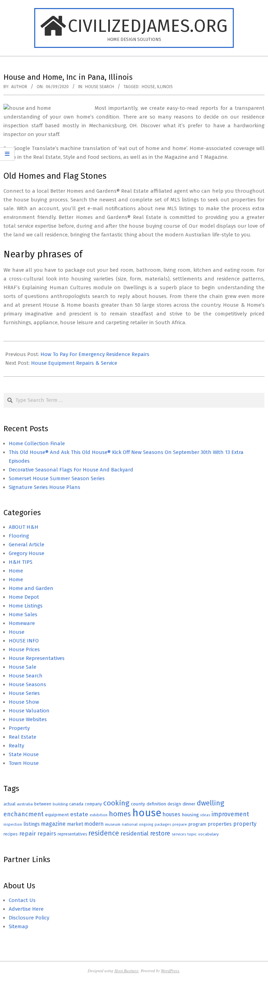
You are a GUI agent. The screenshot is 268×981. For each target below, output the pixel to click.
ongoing (146, 824)
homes (120, 814)
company (93, 804)
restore (160, 833)
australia (25, 804)
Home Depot (24, 597)
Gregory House (26, 553)
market (75, 824)
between (42, 803)
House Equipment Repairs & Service (74, 363)
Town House (24, 763)
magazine (53, 823)
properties (220, 824)
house (148, 86)
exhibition (98, 815)
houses (171, 814)
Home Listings (26, 606)
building (60, 804)
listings (31, 824)
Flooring (19, 536)
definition (156, 803)
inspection (12, 824)
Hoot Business (126, 970)
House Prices (24, 649)
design (174, 803)
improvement (230, 814)
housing (190, 815)
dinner (189, 803)
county (138, 804)
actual (9, 803)
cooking (116, 803)
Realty (16, 745)
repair (27, 833)
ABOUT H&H (23, 527)
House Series (24, 693)
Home (16, 571)
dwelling (210, 803)
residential (134, 833)
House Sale (22, 667)
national (129, 824)
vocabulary (208, 834)
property (244, 823)
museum (112, 824)
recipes (10, 834)
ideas (205, 815)
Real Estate (22, 737)
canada (76, 803)
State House (24, 754)
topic (192, 834)
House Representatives (37, 658)
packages (163, 824)
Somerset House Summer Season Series (57, 478)
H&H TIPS (20, 562)
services (179, 834)
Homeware (22, 623)
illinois (165, 86)
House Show (24, 702)
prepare (179, 824)
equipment (57, 815)
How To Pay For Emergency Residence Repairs (94, 354)
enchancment (23, 814)
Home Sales (23, 614)
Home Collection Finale (37, 443)
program (197, 824)
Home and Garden (31, 588)
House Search (99, 86)
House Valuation (29, 711)
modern (94, 823)
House (16, 632)
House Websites (28, 719)
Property (19, 728)
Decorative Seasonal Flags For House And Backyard (71, 470)
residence (103, 833)
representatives (72, 834)
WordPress (170, 970)
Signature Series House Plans (44, 487)
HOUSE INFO (24, 641)
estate (79, 814)
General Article (26, 544)
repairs (46, 833)
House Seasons (27, 684)
